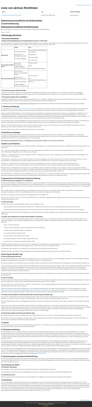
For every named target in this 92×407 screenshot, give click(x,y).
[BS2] (40, 353)
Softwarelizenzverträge (48, 290)
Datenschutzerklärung (7, 290)
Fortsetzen (46, 405)
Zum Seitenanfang (85, 400)
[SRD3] (44, 353)
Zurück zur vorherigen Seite (84, 5)
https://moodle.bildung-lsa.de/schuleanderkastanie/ (23, 108)
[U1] (38, 353)
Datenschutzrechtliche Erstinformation (46, 403)
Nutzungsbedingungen (19, 290)
